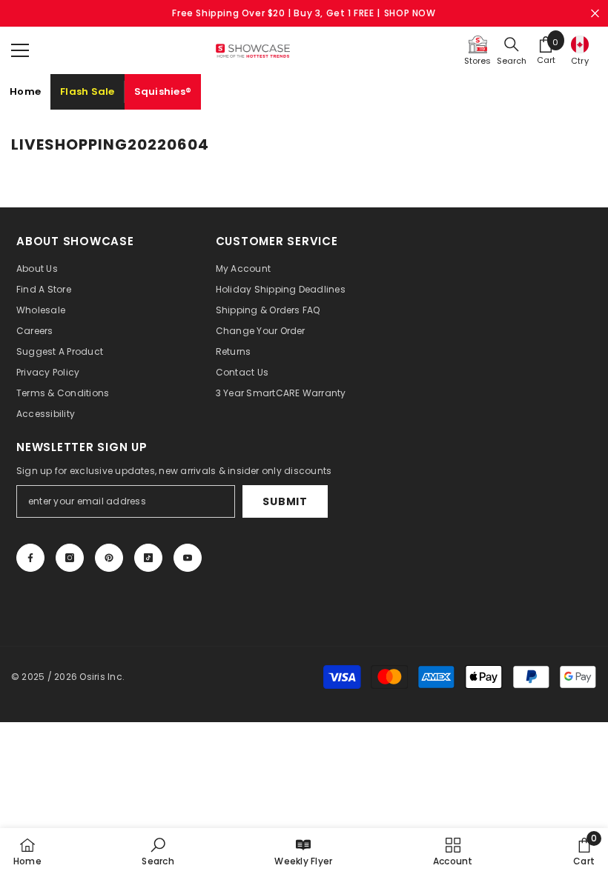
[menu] (20, 50)
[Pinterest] (109, 558)
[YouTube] (188, 558)
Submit (284, 501)
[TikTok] (148, 558)
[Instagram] (70, 558)
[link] (157, 851)
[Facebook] (30, 558)
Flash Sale (87, 91)
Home (25, 91)
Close (595, 13)
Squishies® (163, 91)
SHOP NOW (410, 13)
